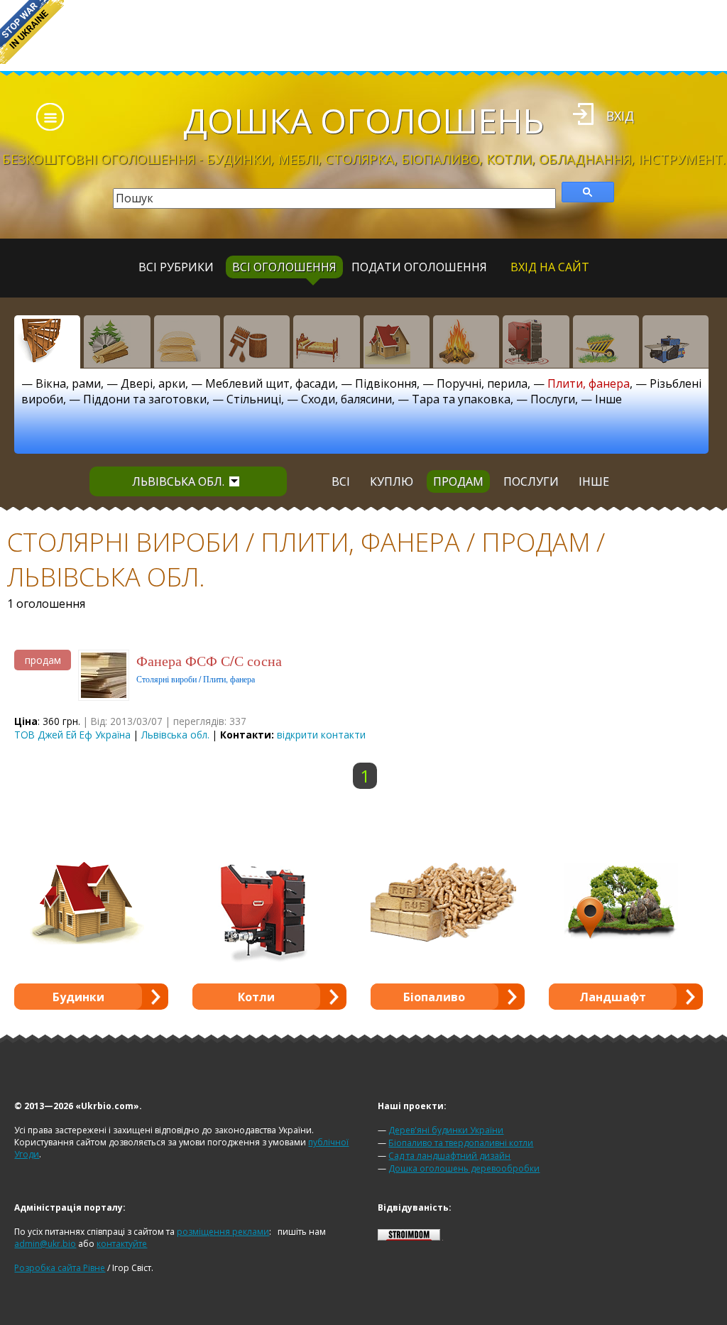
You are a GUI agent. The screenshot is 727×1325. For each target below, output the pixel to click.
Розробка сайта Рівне (59, 1268)
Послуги (552, 399)
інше (594, 481)
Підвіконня (386, 383)
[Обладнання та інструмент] (676, 341)
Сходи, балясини (346, 399)
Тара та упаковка (461, 399)
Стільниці (253, 399)
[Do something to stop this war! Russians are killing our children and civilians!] (32, 32)
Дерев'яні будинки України (445, 1130)
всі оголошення (284, 267)
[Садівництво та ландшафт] (606, 341)
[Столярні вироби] (47, 341)
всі (341, 481)
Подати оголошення (419, 267)
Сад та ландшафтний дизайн (449, 1156)
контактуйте (122, 1244)
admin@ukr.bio (45, 1244)
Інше (608, 399)
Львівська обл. (178, 481)
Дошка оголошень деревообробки (464, 1168)
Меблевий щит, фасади (270, 383)
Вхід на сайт (549, 267)
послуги (531, 481)
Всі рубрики (176, 267)
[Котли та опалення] (536, 341)
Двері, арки (153, 383)
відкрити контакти (321, 734)
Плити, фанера (588, 383)
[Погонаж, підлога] (187, 341)
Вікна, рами (68, 383)
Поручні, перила (482, 383)
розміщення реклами (223, 1232)
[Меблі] (326, 341)
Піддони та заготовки (145, 399)
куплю (391, 481)
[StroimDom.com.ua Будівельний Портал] (409, 1237)
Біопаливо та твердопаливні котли (460, 1143)
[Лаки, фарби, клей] (257, 341)
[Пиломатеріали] (117, 341)
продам (458, 481)
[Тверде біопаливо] (466, 341)
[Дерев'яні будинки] (397, 341)
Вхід (620, 115)
